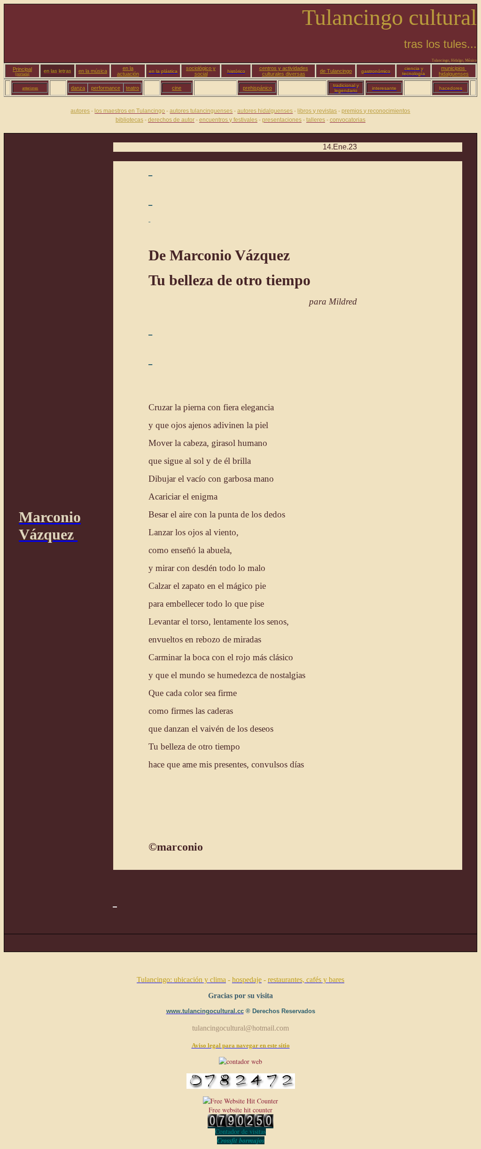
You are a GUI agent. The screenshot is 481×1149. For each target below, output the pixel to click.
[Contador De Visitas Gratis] (240, 1124)
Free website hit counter (240, 1109)
